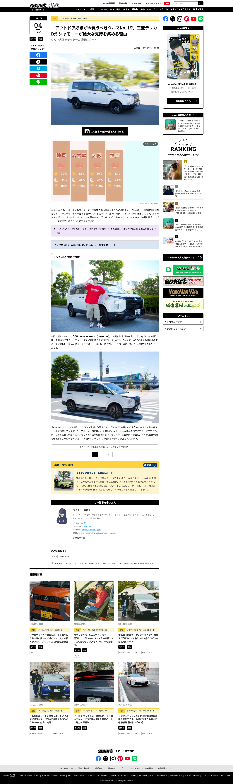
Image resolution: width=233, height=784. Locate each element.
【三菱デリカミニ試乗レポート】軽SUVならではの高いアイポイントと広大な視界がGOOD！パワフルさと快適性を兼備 (49, 638)
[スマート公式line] (200, 19)
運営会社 (99, 768)
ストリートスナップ (154, 3)
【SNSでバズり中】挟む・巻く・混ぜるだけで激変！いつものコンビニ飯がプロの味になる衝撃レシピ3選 (106, 230)
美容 (92, 9)
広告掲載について (165, 768)
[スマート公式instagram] (179, 19)
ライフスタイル (161, 9)
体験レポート (64, 556)
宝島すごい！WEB (192, 775)
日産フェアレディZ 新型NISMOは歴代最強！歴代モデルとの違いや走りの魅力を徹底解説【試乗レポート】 (137, 719)
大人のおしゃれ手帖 (50, 775)
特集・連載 (198, 9)
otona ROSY (102, 775)
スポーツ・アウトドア (180, 9)
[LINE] (38, 82)
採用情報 (112, 768)
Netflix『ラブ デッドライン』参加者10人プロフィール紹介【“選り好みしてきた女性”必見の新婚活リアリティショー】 (189, 244)
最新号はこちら (183, 101)
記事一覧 (123, 3)
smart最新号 (109, 3)
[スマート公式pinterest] (186, 19)
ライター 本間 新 (82, 510)
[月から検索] (183, 328)
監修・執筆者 (84, 768)
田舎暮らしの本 (176, 775)
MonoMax (143, 775)
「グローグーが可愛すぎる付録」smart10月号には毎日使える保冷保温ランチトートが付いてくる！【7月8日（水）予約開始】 (189, 227)
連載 (40, 39)
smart (152, 775)
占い (112, 9)
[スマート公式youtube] (193, 19)
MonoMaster (162, 775)
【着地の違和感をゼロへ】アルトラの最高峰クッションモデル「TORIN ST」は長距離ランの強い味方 (189, 210)
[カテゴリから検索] (183, 322)
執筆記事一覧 (79, 537)
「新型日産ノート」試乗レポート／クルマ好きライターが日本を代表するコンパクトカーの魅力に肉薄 (49, 719)
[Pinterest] (38, 75)
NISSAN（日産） (125, 652)
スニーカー (102, 9)
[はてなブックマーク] (38, 68)
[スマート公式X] (172, 19)
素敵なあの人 (79, 775)
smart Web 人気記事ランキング (183, 257)
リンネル (90, 775)
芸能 (118, 9)
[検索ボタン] (200, 3)
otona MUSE (123, 775)
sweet (62, 775)
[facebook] (38, 55)
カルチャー (146, 9)
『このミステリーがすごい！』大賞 (216, 775)
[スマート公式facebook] (165, 19)
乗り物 (135, 9)
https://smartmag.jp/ (91, 529)
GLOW (133, 775)
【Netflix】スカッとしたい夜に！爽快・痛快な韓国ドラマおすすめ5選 (189, 193)
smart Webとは (66, 768)
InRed (36, 775)
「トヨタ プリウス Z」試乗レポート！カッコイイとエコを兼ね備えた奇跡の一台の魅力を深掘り (93, 719)
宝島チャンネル (25, 775)
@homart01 (81, 523)
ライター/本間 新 (151, 47)
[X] (38, 62)
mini (69, 775)
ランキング (136, 3)
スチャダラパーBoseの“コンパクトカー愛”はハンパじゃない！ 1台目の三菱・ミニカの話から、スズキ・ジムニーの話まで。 (93, 639)
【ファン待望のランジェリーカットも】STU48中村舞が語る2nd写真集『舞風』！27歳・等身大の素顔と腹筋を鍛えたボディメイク (193, 173)
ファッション (81, 9)
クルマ (54, 556)
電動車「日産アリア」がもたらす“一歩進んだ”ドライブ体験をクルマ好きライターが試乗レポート (138, 638)
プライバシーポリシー (130, 768)
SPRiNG (112, 775)
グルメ (126, 9)
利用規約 (149, 768)
